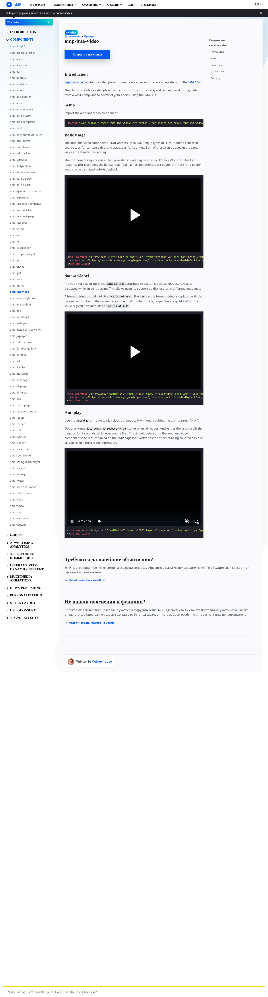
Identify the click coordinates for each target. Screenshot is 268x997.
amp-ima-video (19, 292)
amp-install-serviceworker (26, 329)
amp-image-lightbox (22, 298)
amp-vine (16, 512)
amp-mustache (19, 373)
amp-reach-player (21, 405)
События (113, 4)
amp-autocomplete (21, 109)
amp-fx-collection (20, 248)
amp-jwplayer (18, 336)
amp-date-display (21, 178)
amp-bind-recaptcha (22, 122)
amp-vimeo (17, 506)
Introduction (218, 51)
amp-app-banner (20, 96)
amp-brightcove (20, 147)
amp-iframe (17, 285)
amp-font (15, 235)
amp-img (15, 311)
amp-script (16, 430)
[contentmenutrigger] (234, 40)
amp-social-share (20, 449)
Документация (63, 4)
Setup (214, 58)
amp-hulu (16, 279)
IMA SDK (194, 82)
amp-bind (16, 128)
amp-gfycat (17, 266)
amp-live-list (17, 367)
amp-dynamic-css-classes (25, 191)
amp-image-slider (21, 304)
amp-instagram (19, 323)
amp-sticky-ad (18, 468)
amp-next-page (19, 380)
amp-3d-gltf (17, 46)
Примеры (89, 36)
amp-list (15, 361)
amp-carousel (18, 159)
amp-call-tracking (21, 153)
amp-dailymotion (20, 166)
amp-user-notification (23, 487)
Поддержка (148, 4)
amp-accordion (19, 65)
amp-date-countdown (23, 172)
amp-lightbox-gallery (23, 348)
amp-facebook (18, 222)
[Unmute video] (134, 488)
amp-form (16, 241)
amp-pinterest (19, 392)
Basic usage (217, 65)
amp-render (17, 424)
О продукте (37, 4)
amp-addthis (18, 78)
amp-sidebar (18, 443)
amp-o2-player (19, 386)
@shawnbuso (102, 662)
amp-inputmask (19, 317)
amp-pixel (16, 399)
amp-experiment (20, 197)
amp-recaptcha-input (23, 411)
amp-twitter (17, 480)
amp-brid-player (20, 141)
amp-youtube (18, 525)
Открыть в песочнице (87, 54)
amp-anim (16, 90)
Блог (131, 4)
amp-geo (15, 260)
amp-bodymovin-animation (26, 134)
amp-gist (15, 273)
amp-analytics (18, 84)
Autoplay (216, 78)
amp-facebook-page (22, 216)
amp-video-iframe (21, 493)
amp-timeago (18, 474)
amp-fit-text (17, 229)
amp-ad (15, 71)
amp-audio (16, 103)
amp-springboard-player (25, 462)
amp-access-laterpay (22, 52)
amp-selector (18, 436)
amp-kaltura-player (22, 342)
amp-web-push (19, 518)
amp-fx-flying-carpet (22, 254)
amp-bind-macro (20, 115)
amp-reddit (17, 418)
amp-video (16, 499)
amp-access (17, 59)
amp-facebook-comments (25, 203)
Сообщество (90, 4)
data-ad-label (218, 71)
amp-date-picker (20, 185)
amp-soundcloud (20, 455)
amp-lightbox (18, 355)
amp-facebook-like (21, 210)
